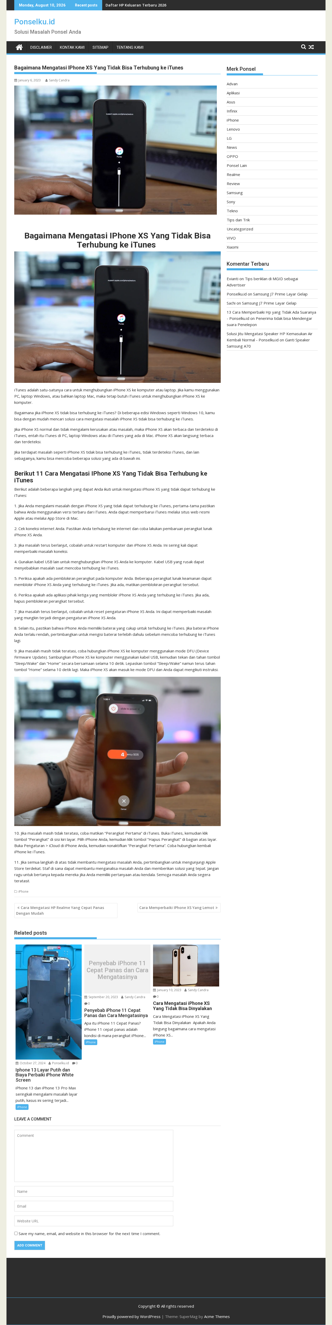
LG (229, 138)
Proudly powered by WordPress (131, 1316)
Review (233, 183)
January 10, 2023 (168, 990)
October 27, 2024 (32, 1063)
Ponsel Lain (237, 165)
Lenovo (233, 129)
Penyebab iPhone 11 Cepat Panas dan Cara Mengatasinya (117, 970)
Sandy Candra (59, 80)
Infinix (232, 111)
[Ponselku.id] (19, 46)
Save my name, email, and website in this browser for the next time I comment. (89, 1233)
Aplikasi (233, 92)
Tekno (232, 210)
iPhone (23, 891)
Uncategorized (240, 228)
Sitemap (100, 47)
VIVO (231, 238)
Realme (233, 174)
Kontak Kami (72, 47)
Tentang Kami (129, 47)
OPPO (232, 156)
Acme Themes (217, 1316)
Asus (231, 101)
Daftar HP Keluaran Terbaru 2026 (136, 5)
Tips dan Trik (238, 219)
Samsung (235, 192)
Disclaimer (41, 47)
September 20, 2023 (103, 997)
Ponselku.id (34, 21)
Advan (232, 83)
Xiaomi (232, 247)
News (232, 147)
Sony (231, 201)
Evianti (232, 278)
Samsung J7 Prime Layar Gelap (280, 294)
